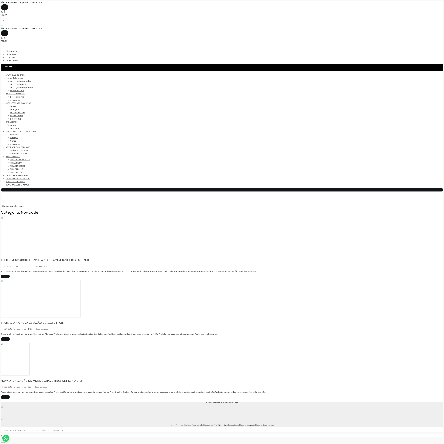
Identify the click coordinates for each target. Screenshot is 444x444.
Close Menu (24, 189)
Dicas (38, 329)
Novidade (47, 266)
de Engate (14, 109)
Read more (5, 276)
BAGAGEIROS (11, 122)
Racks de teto (197, 425)
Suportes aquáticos (231, 425)
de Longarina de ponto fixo (22, 87)
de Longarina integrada (20, 84)
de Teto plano (16, 78)
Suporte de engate (247, 425)
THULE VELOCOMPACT (20, 159)
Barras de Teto (17, 90)
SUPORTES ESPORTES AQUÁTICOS (21, 131)
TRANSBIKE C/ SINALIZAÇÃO (18, 178)
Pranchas (14, 134)
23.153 (30, 266)
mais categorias (9, 189)
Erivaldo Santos (20, 266)
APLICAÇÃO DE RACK (15, 75)
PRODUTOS (11, 54)
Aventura (39, 266)
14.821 (30, 329)
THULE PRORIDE (17, 172)
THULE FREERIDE (17, 169)
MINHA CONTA (12, 60)
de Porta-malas (17, 112)
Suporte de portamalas (265, 425)
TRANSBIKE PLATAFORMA (17, 175)
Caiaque (14, 137)
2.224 (30, 387)
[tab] (222, 67)
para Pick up (16, 119)
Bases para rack (17, 97)
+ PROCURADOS (13, 156)
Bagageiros (208, 425)
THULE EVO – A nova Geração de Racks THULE (32, 323)
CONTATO (10, 57)
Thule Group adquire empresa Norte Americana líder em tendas (46, 260)
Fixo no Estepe (16, 115)
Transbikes (218, 425)
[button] (222, 67)
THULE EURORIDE (17, 166)
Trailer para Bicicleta (19, 150)
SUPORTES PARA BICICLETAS (18, 103)
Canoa (13, 141)
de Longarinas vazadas (20, 81)
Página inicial (11, 51)
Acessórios (15, 100)
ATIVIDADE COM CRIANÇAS (18, 147)
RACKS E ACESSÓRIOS (15, 93)
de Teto (13, 106)
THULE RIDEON (16, 163)
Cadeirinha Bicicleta (19, 153)
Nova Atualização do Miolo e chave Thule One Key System (42, 381)
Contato (187, 425)
